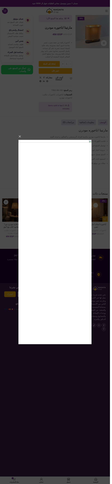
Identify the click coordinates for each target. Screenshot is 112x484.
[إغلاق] (19, 136)
